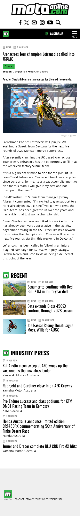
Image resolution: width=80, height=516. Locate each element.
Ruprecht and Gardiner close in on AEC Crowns (37, 385)
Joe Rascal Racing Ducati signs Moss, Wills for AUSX (50, 327)
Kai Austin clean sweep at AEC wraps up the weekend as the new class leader (35, 367)
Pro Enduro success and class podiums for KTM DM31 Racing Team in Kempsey (37, 403)
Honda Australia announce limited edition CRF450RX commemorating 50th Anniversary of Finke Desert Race (39, 426)
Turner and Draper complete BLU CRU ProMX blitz (40, 446)
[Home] (40, 9)
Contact (19, 499)
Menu (74, 37)
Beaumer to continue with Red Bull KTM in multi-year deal (50, 289)
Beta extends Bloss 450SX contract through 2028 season (50, 308)
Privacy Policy (33, 499)
